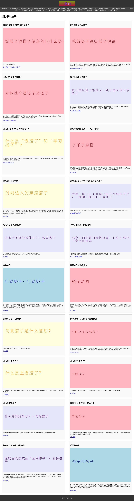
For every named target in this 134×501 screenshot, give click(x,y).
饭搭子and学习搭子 (8, 162)
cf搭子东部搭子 (74, 352)
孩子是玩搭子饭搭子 (75, 110)
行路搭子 (5, 310)
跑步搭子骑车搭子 (64, 8)
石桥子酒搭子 (14, 8)
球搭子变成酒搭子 (25, 8)
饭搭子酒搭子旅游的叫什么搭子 (12, 67)
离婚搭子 (5, 435)
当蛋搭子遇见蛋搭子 (79, 10)
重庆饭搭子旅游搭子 (27, 10)
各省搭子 (5, 256)
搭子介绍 (38, 10)
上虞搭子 (5, 394)
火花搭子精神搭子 (113, 10)
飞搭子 (49, 8)
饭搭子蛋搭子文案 (54, 10)
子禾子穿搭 (73, 172)
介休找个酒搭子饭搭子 (9, 120)
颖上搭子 (89, 10)
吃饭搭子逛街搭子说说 (76, 68)
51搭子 (45, 10)
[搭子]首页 (5, 8)
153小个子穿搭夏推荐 (76, 256)
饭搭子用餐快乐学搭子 (38, 8)
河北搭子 (5, 351)
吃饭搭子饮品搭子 (66, 10)
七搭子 (55, 8)
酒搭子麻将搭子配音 (104, 8)
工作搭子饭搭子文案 (100, 10)
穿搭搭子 (5, 216)
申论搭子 (72, 437)
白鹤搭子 (72, 393)
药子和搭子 (73, 490)
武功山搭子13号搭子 (76, 213)
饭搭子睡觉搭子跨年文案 (89, 8)
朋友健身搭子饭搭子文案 (119, 8)
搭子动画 (72, 310)
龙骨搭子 (5, 480)
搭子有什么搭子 (75, 8)
